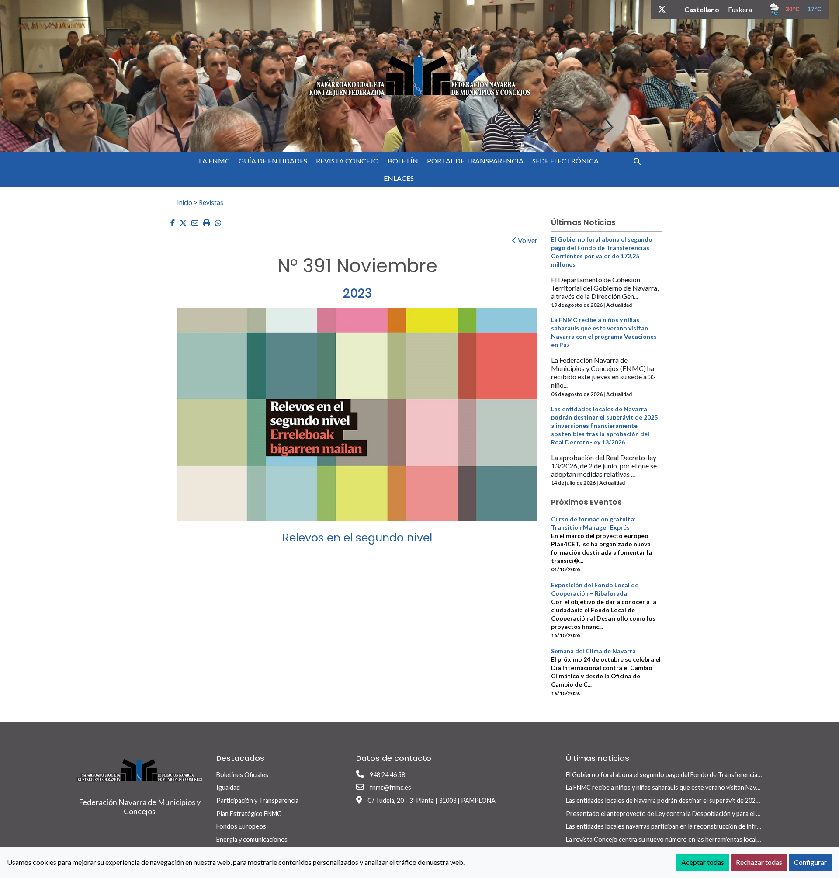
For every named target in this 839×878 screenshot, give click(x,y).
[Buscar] (640, 161)
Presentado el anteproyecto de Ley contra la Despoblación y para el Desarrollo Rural (684, 813)
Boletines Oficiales (242, 774)
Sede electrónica (565, 160)
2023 (357, 293)
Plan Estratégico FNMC (248, 813)
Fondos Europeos (241, 826)
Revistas (211, 202)
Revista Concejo (347, 160)
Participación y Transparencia (257, 800)
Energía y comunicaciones (252, 839)
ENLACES (399, 178)
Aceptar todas (702, 862)
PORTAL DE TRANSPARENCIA (475, 160)
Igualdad (228, 787)
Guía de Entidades (273, 160)
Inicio (184, 202)
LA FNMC (214, 160)
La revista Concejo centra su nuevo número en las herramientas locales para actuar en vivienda (697, 839)
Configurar (810, 862)
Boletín (403, 160)
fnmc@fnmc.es (390, 787)
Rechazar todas (759, 862)
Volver (527, 240)
